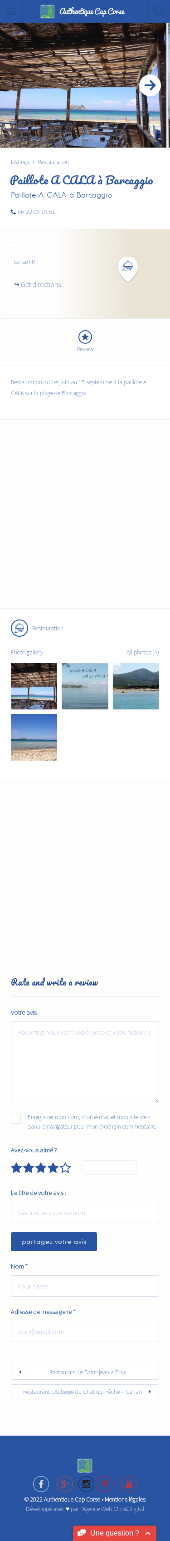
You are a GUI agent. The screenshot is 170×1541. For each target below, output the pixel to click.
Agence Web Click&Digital (113, 1509)
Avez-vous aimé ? (34, 1149)
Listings (20, 162)
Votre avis (24, 1012)
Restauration (53, 162)
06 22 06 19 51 (36, 212)
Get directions (41, 284)
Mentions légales (125, 1499)
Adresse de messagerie (43, 1311)
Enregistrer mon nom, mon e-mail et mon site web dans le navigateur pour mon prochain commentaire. (92, 1121)
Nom (19, 1266)
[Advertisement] (85, 519)
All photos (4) (142, 652)
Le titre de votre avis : (38, 1192)
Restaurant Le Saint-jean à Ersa (87, 1372)
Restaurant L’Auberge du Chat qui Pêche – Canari (82, 1391)
